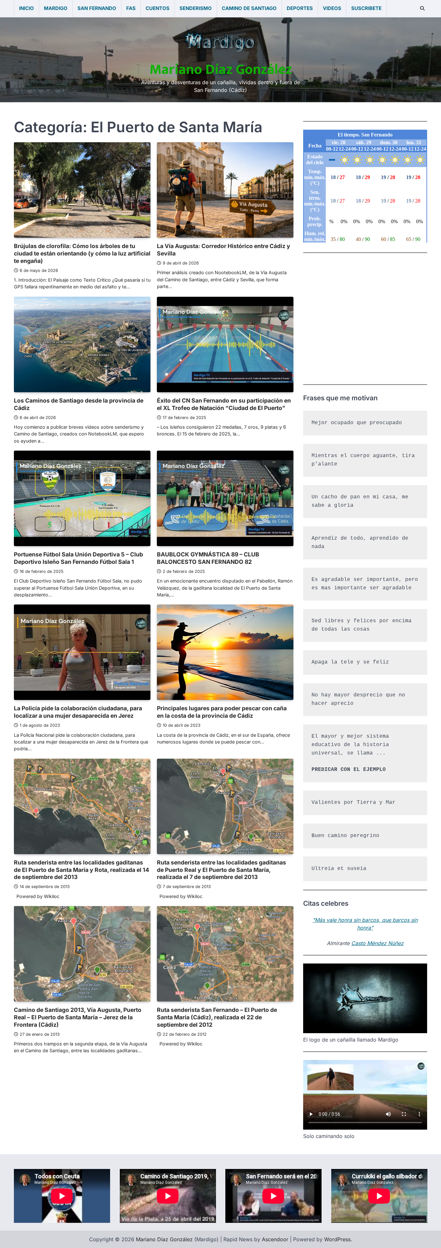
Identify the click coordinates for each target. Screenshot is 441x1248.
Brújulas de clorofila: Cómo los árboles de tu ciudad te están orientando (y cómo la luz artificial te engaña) (82, 253)
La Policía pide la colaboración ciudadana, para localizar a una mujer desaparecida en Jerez (78, 712)
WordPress (337, 1239)
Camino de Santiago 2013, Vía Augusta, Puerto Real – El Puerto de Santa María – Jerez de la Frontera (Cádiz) (77, 1017)
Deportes (300, 8)
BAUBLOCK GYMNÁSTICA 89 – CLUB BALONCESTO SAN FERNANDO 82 (208, 558)
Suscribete (366, 8)
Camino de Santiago (249, 8)
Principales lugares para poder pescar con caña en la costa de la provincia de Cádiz (222, 712)
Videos (332, 8)
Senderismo (195, 8)
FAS (131, 8)
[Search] (422, 8)
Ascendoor (275, 1239)
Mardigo (55, 8)
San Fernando (96, 8)
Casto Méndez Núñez (377, 943)
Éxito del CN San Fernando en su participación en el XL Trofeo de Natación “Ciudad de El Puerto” (224, 404)
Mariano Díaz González (220, 69)
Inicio (26, 8)
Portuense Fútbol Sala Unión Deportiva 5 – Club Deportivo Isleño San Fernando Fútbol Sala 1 (78, 558)
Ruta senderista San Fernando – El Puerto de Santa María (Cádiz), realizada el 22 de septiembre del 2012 (217, 1017)
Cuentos (157, 8)
